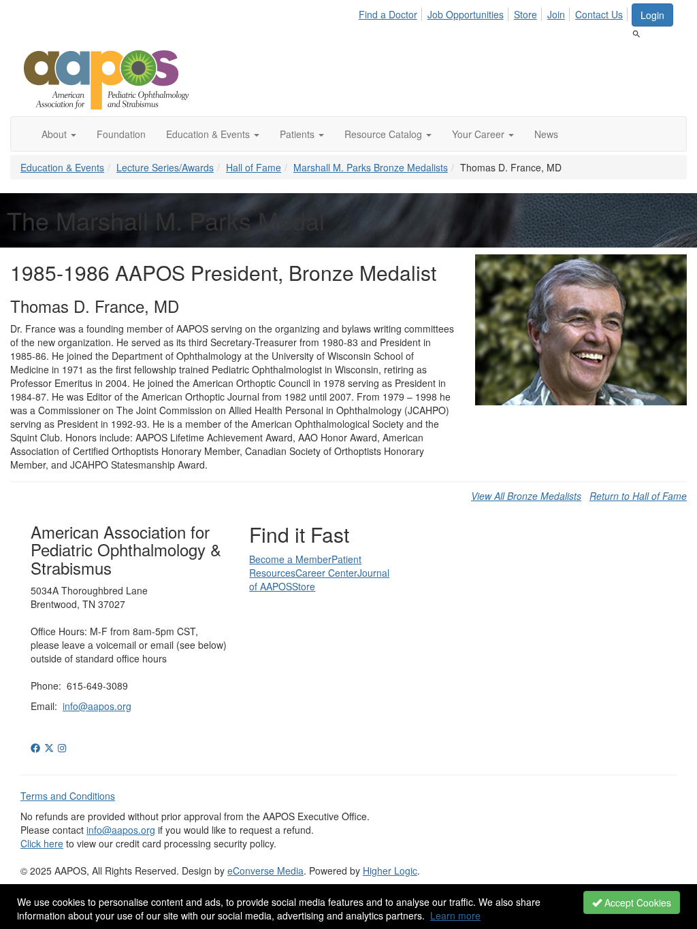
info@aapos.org (97, 706)
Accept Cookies (636, 902)
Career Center (326, 572)
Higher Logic (390, 870)
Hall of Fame (253, 167)
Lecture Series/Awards (165, 167)
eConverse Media (265, 870)
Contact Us (599, 14)
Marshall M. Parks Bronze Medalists (370, 167)
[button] (58, 134)
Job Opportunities (465, 14)
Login (652, 15)
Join (556, 14)
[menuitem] (391, 12)
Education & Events (62, 167)
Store (525, 14)
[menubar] (494, 12)
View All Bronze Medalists (526, 496)
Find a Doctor (388, 14)
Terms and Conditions (67, 796)
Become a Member (290, 559)
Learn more (455, 915)
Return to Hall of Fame (638, 496)
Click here (41, 843)
